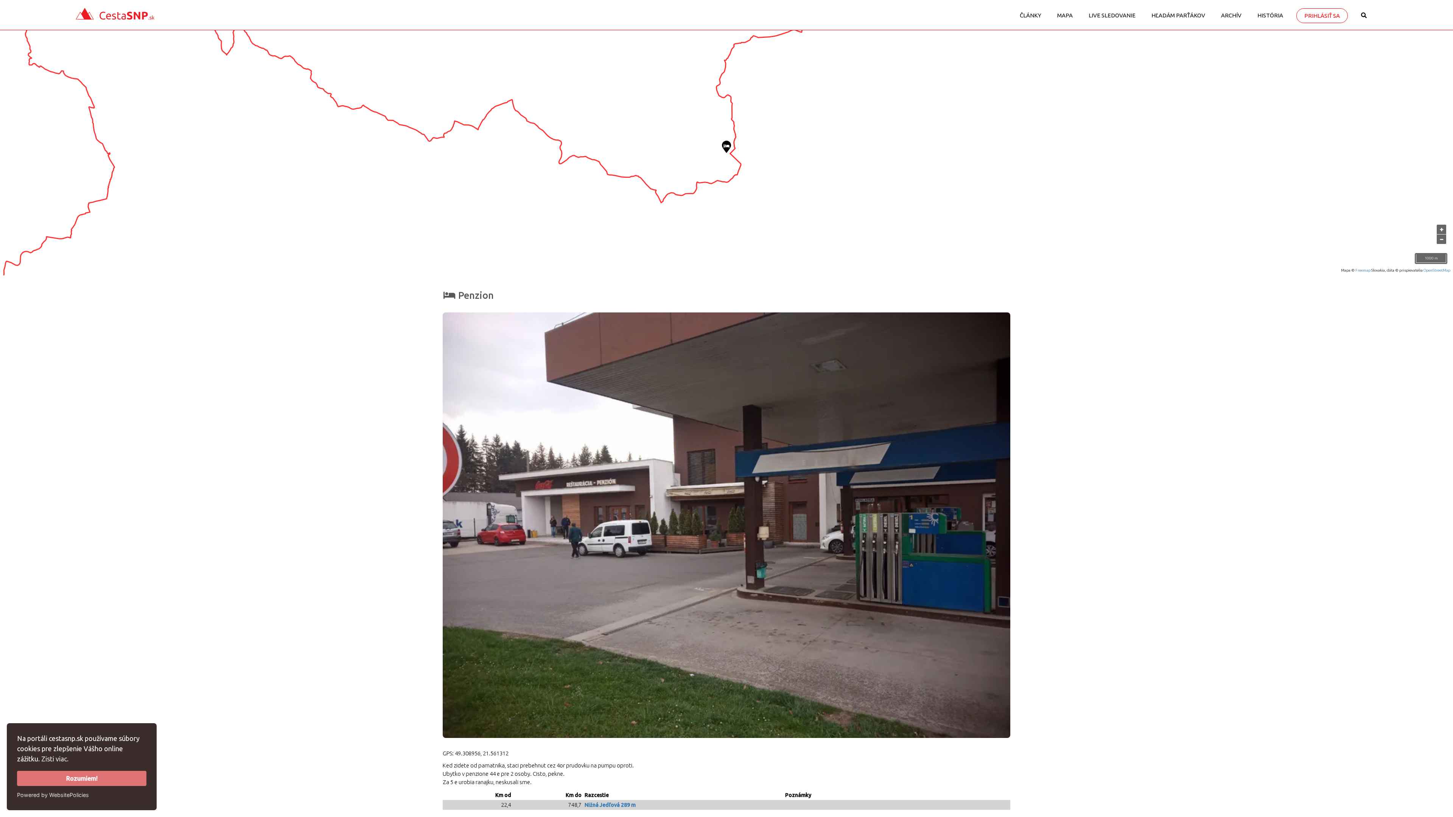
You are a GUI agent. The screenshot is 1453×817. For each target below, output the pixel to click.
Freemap (1363, 270)
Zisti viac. (54, 759)
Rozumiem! (82, 778)
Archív (1231, 15)
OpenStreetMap (1436, 270)
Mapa (1065, 15)
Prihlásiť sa (1322, 15)
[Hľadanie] (1363, 18)
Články (1030, 15)
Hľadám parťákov (1178, 15)
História (1270, 15)
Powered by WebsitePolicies (53, 795)
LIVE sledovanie (1112, 15)
